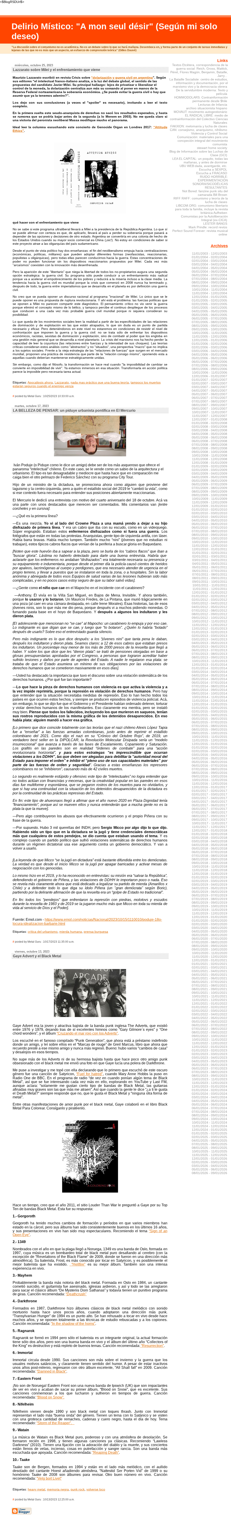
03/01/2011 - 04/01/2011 (209, 560)
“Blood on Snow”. (50, 1397)
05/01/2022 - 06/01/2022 (209, 1021)
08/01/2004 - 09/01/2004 (209, 282)
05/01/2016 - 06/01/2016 (209, 762)
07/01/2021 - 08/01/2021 (209, 985)
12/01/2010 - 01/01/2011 (209, 549)
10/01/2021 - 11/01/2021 (209, 996)
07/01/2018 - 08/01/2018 (209, 855)
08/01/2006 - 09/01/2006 (209, 369)
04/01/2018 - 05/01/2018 (209, 845)
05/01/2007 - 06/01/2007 (209, 394)
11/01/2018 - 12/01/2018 (209, 870)
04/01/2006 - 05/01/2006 (209, 354)
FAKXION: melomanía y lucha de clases (198, 126)
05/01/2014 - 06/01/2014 (209, 679)
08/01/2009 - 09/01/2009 (209, 491)
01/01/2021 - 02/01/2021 (209, 964)
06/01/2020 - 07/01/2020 (209, 938)
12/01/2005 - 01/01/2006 (209, 340)
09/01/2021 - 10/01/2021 (209, 992)
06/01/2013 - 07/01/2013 (209, 650)
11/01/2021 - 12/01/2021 (209, 1000)
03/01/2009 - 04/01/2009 (209, 473)
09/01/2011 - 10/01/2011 (209, 581)
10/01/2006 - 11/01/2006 (209, 372)
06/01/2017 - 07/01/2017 (209, 809)
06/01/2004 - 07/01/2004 (209, 275)
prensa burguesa (96, 931)
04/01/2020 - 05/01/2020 (209, 931)
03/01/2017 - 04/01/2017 (209, 798)
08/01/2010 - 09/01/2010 (209, 535)
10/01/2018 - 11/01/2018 (209, 866)
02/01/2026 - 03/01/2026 (209, 1162)
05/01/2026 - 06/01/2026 (209, 1169)
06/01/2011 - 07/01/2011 (209, 571)
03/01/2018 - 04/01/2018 (209, 841)
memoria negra (58, 1489)
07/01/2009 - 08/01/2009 (209, 488)
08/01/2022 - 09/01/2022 (209, 1032)
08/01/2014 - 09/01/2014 (209, 690)
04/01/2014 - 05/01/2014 (209, 675)
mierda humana (70, 931)
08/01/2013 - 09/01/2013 (209, 657)
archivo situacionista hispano (206, 108)
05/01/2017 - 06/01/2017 (209, 805)
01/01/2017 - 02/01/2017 (209, 791)
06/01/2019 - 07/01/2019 (209, 895)
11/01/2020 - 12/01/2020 (209, 956)
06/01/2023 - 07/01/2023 (209, 1068)
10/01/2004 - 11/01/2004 (209, 289)
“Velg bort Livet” (49, 1478)
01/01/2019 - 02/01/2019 (209, 877)
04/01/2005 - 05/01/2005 (209, 311)
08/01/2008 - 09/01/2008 (209, 448)
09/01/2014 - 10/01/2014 (209, 693)
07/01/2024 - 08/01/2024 (209, 1111)
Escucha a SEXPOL (213, 169)
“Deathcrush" (76, 1294)
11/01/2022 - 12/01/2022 (209, 1043)
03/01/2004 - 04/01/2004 (209, 264)
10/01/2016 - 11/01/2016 (209, 780)
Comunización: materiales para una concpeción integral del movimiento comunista (202, 140)
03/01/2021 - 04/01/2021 (209, 971)
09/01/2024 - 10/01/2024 (209, 1119)
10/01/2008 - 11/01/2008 (209, 455)
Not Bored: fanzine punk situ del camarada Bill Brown (205, 193)
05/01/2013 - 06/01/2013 (209, 646)
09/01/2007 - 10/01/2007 (209, 408)
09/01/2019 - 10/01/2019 (209, 906)
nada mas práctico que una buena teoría (100, 382)
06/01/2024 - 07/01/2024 (209, 1108)
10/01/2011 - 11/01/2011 (209, 585)
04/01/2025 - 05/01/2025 (209, 1140)
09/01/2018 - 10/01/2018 (209, 863)
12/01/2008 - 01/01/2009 (209, 462)
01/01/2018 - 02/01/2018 (209, 834)
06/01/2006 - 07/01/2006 (209, 361)
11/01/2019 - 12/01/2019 (209, 913)
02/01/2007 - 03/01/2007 (209, 383)
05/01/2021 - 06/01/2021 (209, 978)
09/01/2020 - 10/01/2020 (209, 949)
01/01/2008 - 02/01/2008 (209, 423)
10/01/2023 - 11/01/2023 (209, 1079)
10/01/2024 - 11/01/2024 (209, 1122)
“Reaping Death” (105, 1452)
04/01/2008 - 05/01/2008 (209, 434)
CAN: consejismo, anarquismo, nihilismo (198, 130)
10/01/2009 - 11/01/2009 (209, 499)
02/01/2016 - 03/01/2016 (209, 751)
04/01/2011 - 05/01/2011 (209, 563)
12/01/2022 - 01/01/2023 (209, 1047)
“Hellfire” (78, 1264)
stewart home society (212, 148)
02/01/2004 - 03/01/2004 (209, 261)
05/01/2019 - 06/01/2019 (209, 892)
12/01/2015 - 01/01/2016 (209, 744)
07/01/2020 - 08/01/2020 (209, 942)
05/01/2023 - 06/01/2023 (209, 1065)
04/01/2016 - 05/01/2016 (209, 758)
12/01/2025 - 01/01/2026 (209, 1158)
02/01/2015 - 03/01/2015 (209, 711)
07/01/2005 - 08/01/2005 (209, 322)
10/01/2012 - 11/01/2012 (209, 621)
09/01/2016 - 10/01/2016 (209, 776)
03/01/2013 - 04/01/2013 (209, 639)
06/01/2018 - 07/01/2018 (209, 852)
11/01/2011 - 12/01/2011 (209, 589)
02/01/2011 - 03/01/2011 (209, 556)
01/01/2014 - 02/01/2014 (209, 668)
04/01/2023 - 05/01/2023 (209, 1061)
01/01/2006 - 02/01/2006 (209, 343)
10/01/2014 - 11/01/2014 (209, 697)
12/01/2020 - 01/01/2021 (209, 960)
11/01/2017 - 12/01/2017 (209, 827)
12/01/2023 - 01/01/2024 (209, 1086)
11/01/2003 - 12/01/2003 (209, 253)
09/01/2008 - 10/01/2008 (209, 452)
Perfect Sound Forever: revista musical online (200, 232)
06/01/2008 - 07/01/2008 (209, 441)
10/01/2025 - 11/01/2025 (209, 1151)
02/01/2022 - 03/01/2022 (209, 1011)
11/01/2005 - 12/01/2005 (209, 336)
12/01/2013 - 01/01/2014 (209, 664)
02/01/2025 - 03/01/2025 (209, 1137)
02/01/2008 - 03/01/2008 (209, 426)
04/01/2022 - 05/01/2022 (209, 1018)
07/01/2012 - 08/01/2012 (209, 610)
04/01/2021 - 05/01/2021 (209, 974)
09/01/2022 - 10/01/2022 (209, 1036)
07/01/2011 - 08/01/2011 (209, 574)
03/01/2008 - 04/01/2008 (209, 430)
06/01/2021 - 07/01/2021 (209, 982)
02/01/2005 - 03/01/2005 (209, 304)
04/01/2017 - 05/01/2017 (209, 801)
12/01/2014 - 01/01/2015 (209, 704)
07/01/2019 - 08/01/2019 (209, 899)
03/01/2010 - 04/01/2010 (209, 517)
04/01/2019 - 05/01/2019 (209, 888)
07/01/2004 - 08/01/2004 (209, 279)
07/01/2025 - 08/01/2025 (209, 1144)
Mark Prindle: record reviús (208, 227)
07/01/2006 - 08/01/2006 (209, 365)
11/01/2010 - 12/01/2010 (209, 545)
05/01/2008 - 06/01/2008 (209, 437)
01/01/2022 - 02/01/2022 (209, 1007)
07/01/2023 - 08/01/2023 (209, 1072)
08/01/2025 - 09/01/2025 (209, 1148)
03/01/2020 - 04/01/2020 (209, 928)
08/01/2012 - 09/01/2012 (209, 614)
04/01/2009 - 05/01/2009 (209, 477)
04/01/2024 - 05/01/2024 (209, 1101)
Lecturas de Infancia (212, 104)
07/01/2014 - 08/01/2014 (209, 686)
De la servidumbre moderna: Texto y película (202, 92)
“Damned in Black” (51, 1371)
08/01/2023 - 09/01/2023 (209, 1075)
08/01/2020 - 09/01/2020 (209, 946)
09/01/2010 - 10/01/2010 (209, 538)
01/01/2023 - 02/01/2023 (209, 1050)
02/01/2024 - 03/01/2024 (209, 1093)
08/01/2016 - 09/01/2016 (209, 773)
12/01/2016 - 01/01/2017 (209, 787)
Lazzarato (62, 382)
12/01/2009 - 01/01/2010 (209, 506)
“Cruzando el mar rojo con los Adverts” (87, 1033)
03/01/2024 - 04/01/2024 (209, 1097)
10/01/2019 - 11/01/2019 (209, 910)
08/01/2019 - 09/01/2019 (209, 902)
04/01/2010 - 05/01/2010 (209, 520)
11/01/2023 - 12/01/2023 (209, 1083)
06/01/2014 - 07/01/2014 (209, 682)
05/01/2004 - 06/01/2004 (209, 271)
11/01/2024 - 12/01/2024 (209, 1126)
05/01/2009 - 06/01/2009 (209, 480)
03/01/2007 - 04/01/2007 (209, 387)
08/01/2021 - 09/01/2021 (209, 989)
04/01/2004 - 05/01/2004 (209, 268)
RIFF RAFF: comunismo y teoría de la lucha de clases (200, 200)
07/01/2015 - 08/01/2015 (209, 726)
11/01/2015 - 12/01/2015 (209, 740)
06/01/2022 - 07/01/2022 (209, 1025)
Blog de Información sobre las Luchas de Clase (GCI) (198, 153)
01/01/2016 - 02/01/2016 (209, 747)
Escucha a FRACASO (211, 173)
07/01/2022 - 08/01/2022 (209, 1029)
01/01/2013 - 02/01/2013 (209, 632)
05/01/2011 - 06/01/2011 (209, 567)
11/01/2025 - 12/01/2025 (209, 1155)
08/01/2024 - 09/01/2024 (209, 1115)
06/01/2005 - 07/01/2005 (209, 318)
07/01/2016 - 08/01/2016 (209, 769)
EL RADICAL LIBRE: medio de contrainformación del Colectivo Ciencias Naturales (199, 119)
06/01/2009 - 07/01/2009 (209, 484)
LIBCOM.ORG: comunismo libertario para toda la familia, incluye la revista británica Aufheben (201, 209)
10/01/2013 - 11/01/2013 (209, 661)
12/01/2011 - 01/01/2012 (209, 592)
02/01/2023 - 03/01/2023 (209, 1054)
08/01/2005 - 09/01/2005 (209, 325)
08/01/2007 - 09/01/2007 (209, 405)
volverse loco (95, 1489)
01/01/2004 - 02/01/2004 (209, 257)
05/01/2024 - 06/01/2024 (209, 1104)
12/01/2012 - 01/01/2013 (209, 628)
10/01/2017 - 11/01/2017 (209, 823)
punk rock (78, 1489)
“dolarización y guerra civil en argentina (122, 77)
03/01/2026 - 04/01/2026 (209, 1166)
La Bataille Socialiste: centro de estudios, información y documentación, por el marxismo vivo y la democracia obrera (198, 83)
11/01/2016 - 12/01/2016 (209, 783)
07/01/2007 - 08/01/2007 (209, 401)
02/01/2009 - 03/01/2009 (209, 470)
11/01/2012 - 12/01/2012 (209, 625)
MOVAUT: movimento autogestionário (200, 112)
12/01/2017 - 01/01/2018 (209, 830)
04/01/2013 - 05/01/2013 (209, 643)
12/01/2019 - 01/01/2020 (209, 917)
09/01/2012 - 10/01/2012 (209, 617)
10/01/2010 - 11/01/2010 (209, 542)
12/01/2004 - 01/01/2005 (209, 297)
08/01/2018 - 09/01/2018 (209, 859)
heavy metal (36, 1489)
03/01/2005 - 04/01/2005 (209, 307)
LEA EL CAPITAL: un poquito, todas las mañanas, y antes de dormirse (200, 160)
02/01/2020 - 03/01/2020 (209, 924)
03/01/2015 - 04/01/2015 (209, 715)
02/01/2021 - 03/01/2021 (209, 967)
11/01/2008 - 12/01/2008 (209, 459)
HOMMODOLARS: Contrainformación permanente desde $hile (201, 99)
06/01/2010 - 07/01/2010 (209, 527)
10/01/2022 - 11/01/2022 (209, 1039)
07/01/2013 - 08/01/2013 (209, 654)
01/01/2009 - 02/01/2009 (209, 466)
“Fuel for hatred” (89, 1074)
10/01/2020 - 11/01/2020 (209, 953)
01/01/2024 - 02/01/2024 (209, 1090)
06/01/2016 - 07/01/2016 (209, 765)
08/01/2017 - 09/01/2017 (209, 816)
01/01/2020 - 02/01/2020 (209, 920)
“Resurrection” (152, 1346)
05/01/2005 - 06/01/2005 (209, 315)
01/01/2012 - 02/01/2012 (209, 596)
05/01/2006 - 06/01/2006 (209, 358)
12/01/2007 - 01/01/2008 (209, 419)
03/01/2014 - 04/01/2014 (209, 672)
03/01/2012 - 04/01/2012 (209, 603)
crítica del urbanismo (43, 931)
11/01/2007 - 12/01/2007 (209, 416)
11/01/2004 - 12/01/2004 (209, 293)
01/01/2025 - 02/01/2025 (209, 1133)
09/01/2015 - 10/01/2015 (209, 733)
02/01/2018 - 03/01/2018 (209, 837)
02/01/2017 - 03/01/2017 (209, 794)
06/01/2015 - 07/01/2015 (209, 722)
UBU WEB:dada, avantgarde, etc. (203, 166)
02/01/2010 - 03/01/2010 (209, 513)
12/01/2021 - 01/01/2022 (209, 1003)
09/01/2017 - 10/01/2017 (209, 819)
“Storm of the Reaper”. (55, 1423)
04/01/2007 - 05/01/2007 (209, 390)
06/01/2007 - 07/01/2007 (209, 398)
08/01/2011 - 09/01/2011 (209, 578)
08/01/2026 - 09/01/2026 (209, 1173)
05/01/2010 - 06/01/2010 (209, 524)
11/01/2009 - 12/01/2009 (209, 502)
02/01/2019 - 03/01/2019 (209, 881)
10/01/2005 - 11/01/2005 (209, 333)
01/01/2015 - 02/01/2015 (209, 708)
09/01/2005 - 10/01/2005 (209, 329)
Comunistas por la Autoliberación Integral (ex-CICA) (204, 218)
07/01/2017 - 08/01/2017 (209, 812)
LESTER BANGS (215, 223)
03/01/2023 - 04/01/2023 (209, 1057)
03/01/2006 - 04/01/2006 (209, 351)
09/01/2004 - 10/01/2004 (209, 286)
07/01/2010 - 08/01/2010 (209, 531)
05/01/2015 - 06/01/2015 (209, 718)
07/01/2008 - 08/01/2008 (209, 444)
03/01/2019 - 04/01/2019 (209, 884)
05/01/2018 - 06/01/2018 (209, 848)
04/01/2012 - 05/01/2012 (209, 607)
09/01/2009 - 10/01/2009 (209, 495)
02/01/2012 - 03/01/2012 (209, 599)
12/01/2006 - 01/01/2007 (209, 376)
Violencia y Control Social (209, 133)
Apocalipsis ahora (40, 382)
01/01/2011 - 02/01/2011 (209, 553)
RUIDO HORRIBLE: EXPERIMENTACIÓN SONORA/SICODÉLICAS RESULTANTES (210, 182)
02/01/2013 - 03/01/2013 (209, 636)
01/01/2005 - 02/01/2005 (209, 300)
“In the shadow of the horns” (73, 1324)
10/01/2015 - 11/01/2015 (209, 736)
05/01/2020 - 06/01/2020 (209, 935)
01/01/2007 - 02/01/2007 (209, 380)
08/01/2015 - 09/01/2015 (209, 729)
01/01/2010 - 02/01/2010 (209, 509)
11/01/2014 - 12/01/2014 (209, 700)
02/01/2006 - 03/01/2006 (209, 347)
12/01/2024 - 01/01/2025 (209, 1129)
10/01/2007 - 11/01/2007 (209, 412)
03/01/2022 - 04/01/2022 (209, 1014)
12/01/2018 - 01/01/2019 (209, 873)
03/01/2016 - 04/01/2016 (209, 755)
